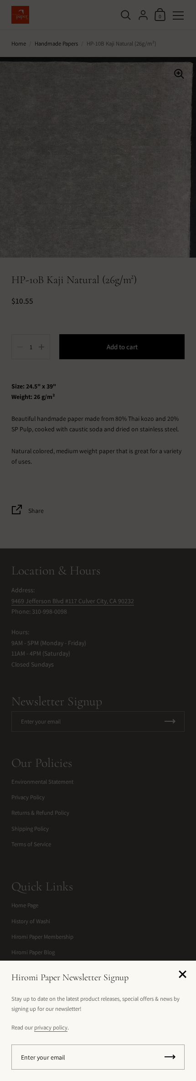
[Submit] (170, 1057)
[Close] (182, 975)
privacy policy (50, 1027)
